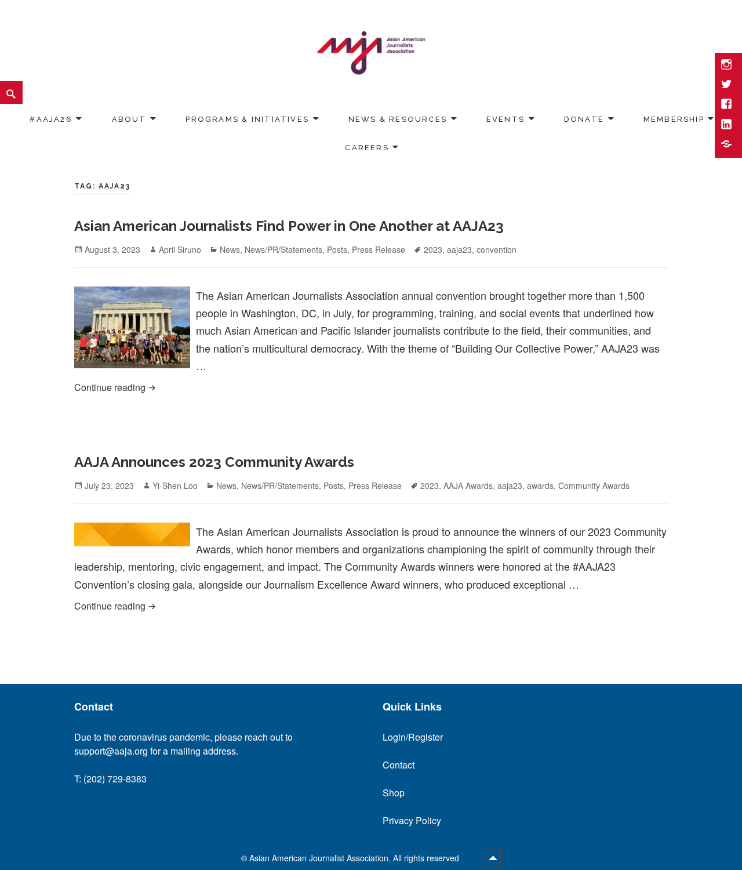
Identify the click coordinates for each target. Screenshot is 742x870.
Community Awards (594, 485)
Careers (366, 147)
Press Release (378, 249)
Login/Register (413, 737)
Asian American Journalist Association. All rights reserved (355, 858)
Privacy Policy (412, 820)
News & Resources (397, 119)
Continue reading (247, 387)
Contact (398, 764)
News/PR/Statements (283, 249)
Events (505, 119)
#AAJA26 (51, 119)
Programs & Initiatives (247, 119)
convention (497, 249)
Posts (337, 249)
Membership (673, 119)
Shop (394, 792)
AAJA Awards (468, 485)
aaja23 (459, 249)
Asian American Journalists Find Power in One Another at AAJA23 (289, 225)
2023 (433, 249)
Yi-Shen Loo (175, 485)
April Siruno (180, 249)
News (230, 249)
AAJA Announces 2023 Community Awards (214, 462)
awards (540, 485)
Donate (584, 119)
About (129, 119)
